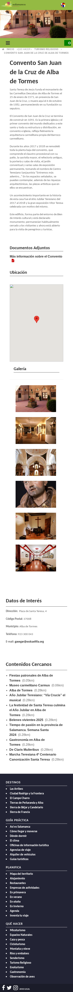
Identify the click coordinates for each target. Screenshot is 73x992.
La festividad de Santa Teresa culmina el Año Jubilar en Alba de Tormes (37, 710)
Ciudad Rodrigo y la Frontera (27, 793)
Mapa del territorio (21, 874)
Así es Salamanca (20, 826)
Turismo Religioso (20, 962)
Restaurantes (18, 883)
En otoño (15, 901)
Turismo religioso (46, 49)
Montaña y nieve (20, 949)
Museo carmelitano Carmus (29, 685)
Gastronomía (18, 972)
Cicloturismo (17, 944)
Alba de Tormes (21, 690)
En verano (16, 897)
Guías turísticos (19, 859)
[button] (37, 319)
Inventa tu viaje (19, 915)
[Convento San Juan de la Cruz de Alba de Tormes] (36, 399)
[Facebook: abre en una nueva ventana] (3, 988)
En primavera (18, 892)
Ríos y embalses (19, 953)
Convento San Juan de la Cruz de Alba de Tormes (36, 53)
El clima (14, 840)
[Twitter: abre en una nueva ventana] (9, 988)
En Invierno (17, 906)
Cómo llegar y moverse (23, 831)
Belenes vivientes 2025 (26, 720)
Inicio (10, 49)
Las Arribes (16, 789)
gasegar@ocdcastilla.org (29, 641)
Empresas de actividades (24, 888)
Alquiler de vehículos (22, 854)
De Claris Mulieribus (24, 749)
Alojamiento (17, 878)
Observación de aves (22, 976)
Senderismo (17, 958)
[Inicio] (13, 4)
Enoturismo (17, 967)
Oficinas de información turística (29, 845)
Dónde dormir (18, 836)
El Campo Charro (20, 798)
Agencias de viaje (20, 850)
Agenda (14, 911)
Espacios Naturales (21, 935)
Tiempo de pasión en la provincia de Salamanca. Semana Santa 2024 (36, 729)
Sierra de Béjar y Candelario (26, 807)
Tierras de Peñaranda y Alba (26, 803)
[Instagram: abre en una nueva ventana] (15, 988)
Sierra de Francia (20, 812)
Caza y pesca (17, 939)
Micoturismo (17, 930)
